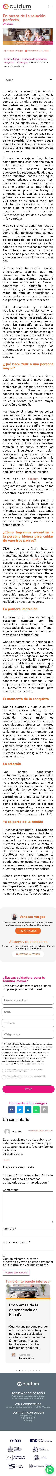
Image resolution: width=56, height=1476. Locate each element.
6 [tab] (31, 1371)
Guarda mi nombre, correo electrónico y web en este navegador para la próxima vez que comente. (28, 1261)
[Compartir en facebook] (11, 1109)
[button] (8, 1327)
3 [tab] (23, 1371)
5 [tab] (29, 1371)
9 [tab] (40, 1371)
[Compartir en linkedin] (28, 1109)
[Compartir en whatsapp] (36, 1109)
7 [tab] (34, 1371)
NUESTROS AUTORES (28, 954)
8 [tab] (37, 1371)
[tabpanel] (28, 1324)
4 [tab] (26, 1371)
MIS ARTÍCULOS (28, 930)
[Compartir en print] (44, 1109)
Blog (16, 59)
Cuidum (33, 479)
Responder (6, 1160)
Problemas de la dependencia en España (23, 1309)
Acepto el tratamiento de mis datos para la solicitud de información (24, 1070)
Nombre (9, 1228)
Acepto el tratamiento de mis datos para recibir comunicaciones (26, 1077)
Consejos (22, 62)
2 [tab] (20, 1371)
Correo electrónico (16, 1242)
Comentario (12, 1189)
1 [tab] (17, 1371)
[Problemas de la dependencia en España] (28, 1291)
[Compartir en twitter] (20, 1109)
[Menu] (50, 6)
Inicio (7, 59)
